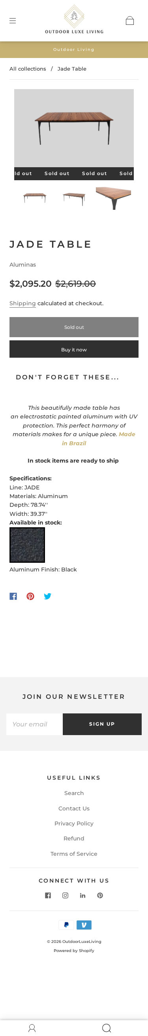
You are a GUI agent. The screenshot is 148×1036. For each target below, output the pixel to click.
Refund (74, 838)
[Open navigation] (18, 20)
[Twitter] (47, 596)
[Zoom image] (74, 129)
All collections (27, 68)
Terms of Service (74, 853)
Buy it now (74, 350)
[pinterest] (100, 895)
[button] (26, 129)
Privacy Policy (74, 823)
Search (74, 793)
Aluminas (22, 264)
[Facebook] (13, 596)
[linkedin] (83, 895)
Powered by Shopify (74, 950)
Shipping (22, 303)
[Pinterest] (30, 596)
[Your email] (34, 724)
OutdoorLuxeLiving (81, 941)
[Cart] (130, 20)
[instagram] (65, 895)
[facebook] (48, 895)
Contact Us (74, 808)
